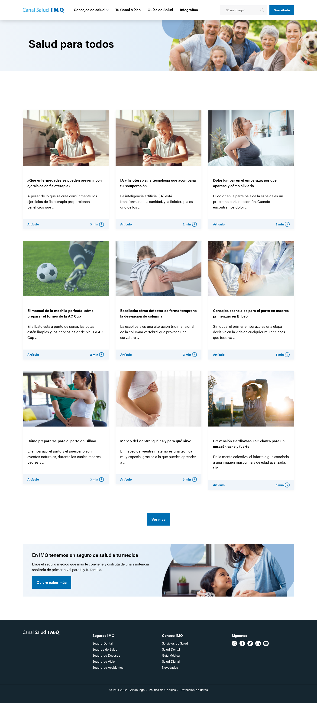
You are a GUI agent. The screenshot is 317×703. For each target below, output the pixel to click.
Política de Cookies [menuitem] (162, 689)
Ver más (158, 519)
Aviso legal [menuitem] (137, 689)
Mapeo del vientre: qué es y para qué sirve (155, 440)
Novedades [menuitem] (170, 667)
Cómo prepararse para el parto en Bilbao (61, 440)
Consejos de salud (89, 9)
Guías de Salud (160, 9)
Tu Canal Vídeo (128, 9)
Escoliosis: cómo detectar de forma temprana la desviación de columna (158, 313)
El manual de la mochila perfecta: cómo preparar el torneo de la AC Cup (60, 313)
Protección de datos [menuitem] (193, 689)
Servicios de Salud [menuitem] (175, 643)
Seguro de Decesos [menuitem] (106, 655)
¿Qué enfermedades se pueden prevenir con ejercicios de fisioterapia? (64, 182)
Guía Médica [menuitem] (171, 655)
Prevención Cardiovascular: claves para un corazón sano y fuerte (249, 443)
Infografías (189, 9)
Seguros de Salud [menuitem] (104, 649)
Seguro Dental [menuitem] (102, 643)
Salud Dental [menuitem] (171, 649)
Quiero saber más (52, 582)
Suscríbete (282, 10)
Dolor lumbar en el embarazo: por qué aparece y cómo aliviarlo (245, 182)
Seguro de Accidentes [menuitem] (107, 667)
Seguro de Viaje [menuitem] (103, 661)
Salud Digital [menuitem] (171, 661)
